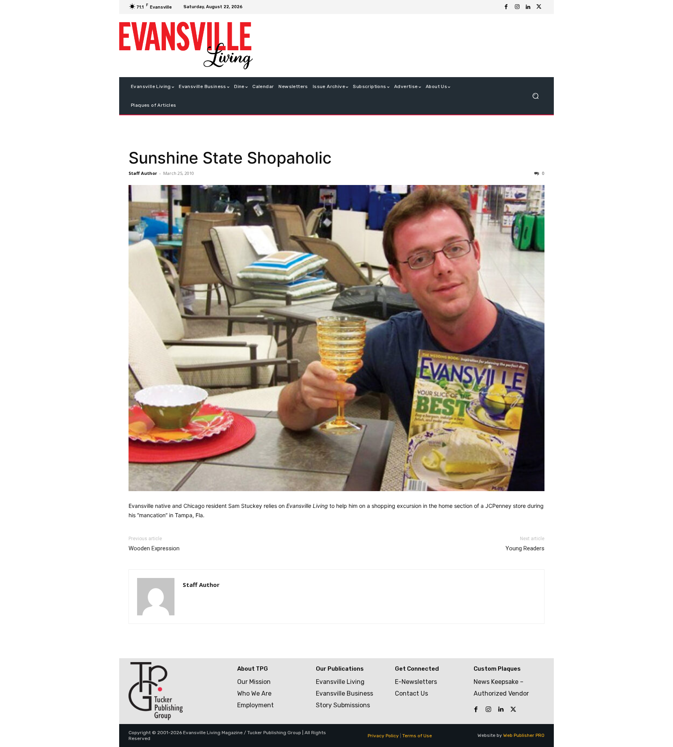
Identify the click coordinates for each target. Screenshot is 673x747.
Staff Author (143, 173)
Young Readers (525, 548)
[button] (535, 96)
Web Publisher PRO (523, 735)
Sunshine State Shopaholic (230, 157)
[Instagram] (517, 7)
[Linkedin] (528, 7)
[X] (539, 7)
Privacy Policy (383, 735)
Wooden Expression (154, 548)
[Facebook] (506, 7)
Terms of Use (417, 735)
